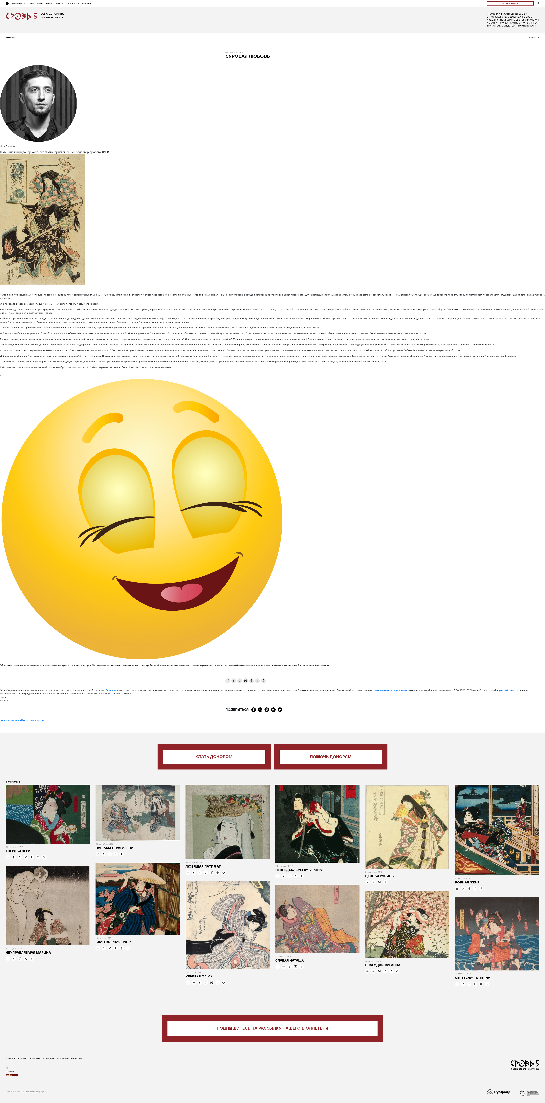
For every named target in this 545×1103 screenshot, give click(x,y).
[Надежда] (14, 857)
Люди (31, 4)
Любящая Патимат (203, 866)
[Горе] (115, 854)
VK (7, 1067)
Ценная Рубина (379, 876)
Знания (40, 4)
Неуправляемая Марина (28, 952)
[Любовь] (43, 857)
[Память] (257, 680)
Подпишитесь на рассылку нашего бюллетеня (272, 1028)
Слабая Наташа (289, 960)
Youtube (10, 1071)
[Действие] (20, 857)
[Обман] (283, 876)
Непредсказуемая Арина (298, 870)
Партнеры (35, 1058)
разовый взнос (507, 690)
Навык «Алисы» (84, 4)
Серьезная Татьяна (472, 978)
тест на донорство (510, 3)
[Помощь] (239, 680)
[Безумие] (233, 680)
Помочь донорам (331, 757)
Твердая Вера (18, 851)
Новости (60, 4)
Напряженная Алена (114, 848)
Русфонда (110, 690)
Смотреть (71, 4)
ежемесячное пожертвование (391, 690)
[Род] (211, 872)
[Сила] (37, 857)
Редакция (10, 1058)
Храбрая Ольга (199, 976)
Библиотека (48, 1058)
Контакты (22, 1058)
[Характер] (245, 680)
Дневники (10, 37)
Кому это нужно (18, 4)
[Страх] (199, 872)
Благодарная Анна (382, 965)
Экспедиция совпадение (69, 1058)
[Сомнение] (263, 680)
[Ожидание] (295, 966)
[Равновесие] (8, 857)
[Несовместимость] (227, 680)
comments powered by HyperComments (22, 720)
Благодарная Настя (114, 942)
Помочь (50, 4)
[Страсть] (251, 680)
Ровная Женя (467, 882)
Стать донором (214, 757)
